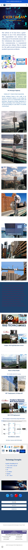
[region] (14, 1)
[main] (14, 18)
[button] (1, 5)
